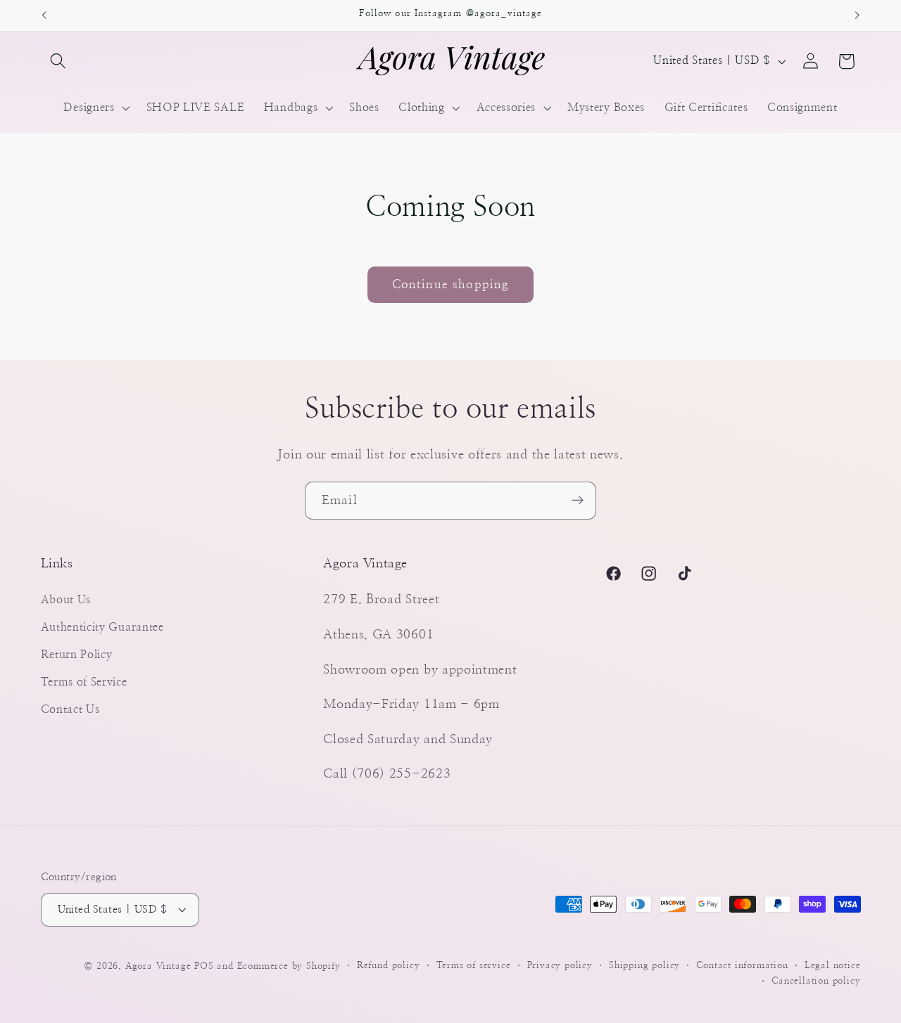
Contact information (742, 965)
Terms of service (473, 965)
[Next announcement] (857, 15)
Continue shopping (451, 284)
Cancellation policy (815, 981)
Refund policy (388, 965)
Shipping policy (644, 965)
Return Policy (77, 654)
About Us (66, 599)
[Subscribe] (578, 501)
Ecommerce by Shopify (289, 965)
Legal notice (833, 965)
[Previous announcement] (43, 15)
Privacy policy (560, 965)
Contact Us (70, 708)
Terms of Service (84, 681)
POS (203, 965)
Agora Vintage (158, 965)
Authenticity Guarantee (102, 627)
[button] (59, 61)
